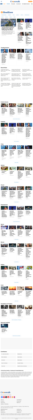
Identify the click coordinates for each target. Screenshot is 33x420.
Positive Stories (3, 14)
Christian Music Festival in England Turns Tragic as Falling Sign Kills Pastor (5, 70)
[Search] (1, 3)
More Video (16, 162)
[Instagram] (10, 397)
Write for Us (18, 402)
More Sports (16, 239)
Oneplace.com (19, 412)
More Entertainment (16, 221)
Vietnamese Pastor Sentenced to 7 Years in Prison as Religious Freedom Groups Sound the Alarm (6, 85)
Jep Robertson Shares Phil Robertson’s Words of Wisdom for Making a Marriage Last (26, 84)
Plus (4, 3)
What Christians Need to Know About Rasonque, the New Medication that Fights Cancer (16, 74)
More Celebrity (16, 141)
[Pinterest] (4, 397)
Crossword (13, 3)
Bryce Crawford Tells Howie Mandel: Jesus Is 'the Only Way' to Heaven (16, 79)
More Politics (16, 282)
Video (14, 14)
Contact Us (2, 401)
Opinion (17, 14)
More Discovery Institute (16, 335)
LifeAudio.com (3, 412)
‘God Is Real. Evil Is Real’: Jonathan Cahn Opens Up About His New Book (27, 70)
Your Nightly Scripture (26, 3)
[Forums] (12, 397)
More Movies (16, 261)
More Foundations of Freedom (16, 319)
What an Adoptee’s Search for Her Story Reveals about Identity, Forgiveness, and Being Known (5, 79)
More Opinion (16, 182)
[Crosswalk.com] (15, 1)
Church (22, 14)
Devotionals (18, 3)
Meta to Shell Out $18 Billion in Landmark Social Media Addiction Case (5, 74)
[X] (6, 397)
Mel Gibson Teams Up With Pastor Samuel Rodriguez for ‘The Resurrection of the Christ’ (27, 74)
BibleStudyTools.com (4, 409)
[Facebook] (2, 397)
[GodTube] (15, 397)
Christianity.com (19, 410)
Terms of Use (3, 402)
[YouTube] (8, 397)
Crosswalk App (19, 399)
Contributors (4, 351)
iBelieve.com (3, 410)
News (32, 3)
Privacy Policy (19, 401)
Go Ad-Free (30, 1)
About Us (2, 399)
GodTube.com (19, 409)
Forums (8, 3)
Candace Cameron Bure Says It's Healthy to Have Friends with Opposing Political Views (16, 70)
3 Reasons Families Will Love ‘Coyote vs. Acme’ (26, 78)
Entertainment (27, 14)
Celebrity (9, 14)
